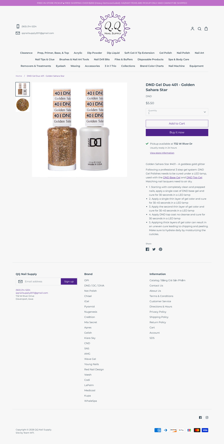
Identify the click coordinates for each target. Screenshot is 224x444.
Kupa (87, 395)
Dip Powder (94, 52)
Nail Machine (177, 65)
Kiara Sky (89, 338)
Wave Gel (90, 358)
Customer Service (160, 301)
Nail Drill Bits (102, 59)
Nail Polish (183, 52)
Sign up (69, 281)
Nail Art (199, 52)
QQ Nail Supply (43, 429)
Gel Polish (165, 52)
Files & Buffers (124, 59)
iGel (86, 301)
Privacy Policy (158, 311)
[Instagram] (207, 417)
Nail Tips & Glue (44, 59)
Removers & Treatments (36, 65)
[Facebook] (200, 417)
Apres (87, 327)
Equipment (197, 65)
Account (155, 332)
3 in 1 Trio (110, 65)
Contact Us (156, 285)
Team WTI (28, 432)
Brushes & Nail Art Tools (74, 59)
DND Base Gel (171, 177)
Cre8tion (89, 317)
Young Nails (91, 364)
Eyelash (61, 65)
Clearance (26, 52)
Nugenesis (90, 311)
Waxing (75, 65)
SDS (152, 338)
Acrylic (78, 52)
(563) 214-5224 (23, 290)
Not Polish (90, 290)
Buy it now (177, 132)
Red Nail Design (94, 369)
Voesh (88, 374)
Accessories (92, 65)
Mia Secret (90, 322)
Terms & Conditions (161, 296)
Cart (152, 327)
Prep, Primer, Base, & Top (53, 52)
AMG (87, 353)
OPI (86, 280)
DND (149, 96)
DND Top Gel (194, 177)
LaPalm (89, 385)
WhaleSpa (90, 400)
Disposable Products (150, 59)
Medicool (89, 390)
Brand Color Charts (152, 65)
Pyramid (89, 306)
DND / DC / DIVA (94, 285)
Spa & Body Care (178, 59)
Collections (128, 65)
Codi (87, 379)
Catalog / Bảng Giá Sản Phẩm (167, 280)
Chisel (88, 296)
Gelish (88, 332)
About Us (155, 290)
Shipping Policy (159, 317)
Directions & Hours (161, 306)
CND (87, 343)
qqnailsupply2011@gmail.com (32, 293)
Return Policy (158, 322)
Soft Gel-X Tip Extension (139, 52)
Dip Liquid (113, 52)
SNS (86, 348)
